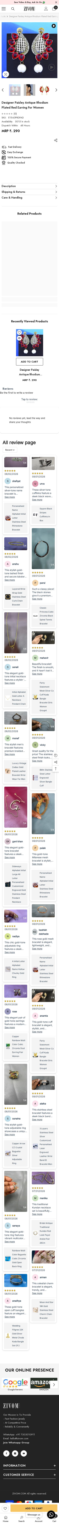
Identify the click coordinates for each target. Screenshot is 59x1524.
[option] (29, 50)
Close (56, 2)
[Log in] (46, 9)
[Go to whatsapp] (51, 1515)
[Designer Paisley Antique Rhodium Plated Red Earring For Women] (29, 342)
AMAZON (44, 1389)
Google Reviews (15, 1389)
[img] (7, 113)
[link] (29, 299)
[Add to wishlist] (5, 1508)
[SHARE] (54, 140)
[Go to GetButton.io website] (51, 1521)
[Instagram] (15, 1453)
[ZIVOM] (15, 1383)
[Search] (13, 9)
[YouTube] (24, 1453)
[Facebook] (6, 1453)
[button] (2, 89)
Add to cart (34, 1508)
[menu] (4, 9)
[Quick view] (19, 338)
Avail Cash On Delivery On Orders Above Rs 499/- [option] (29, 2)
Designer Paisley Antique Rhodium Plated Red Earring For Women (29, 372)
